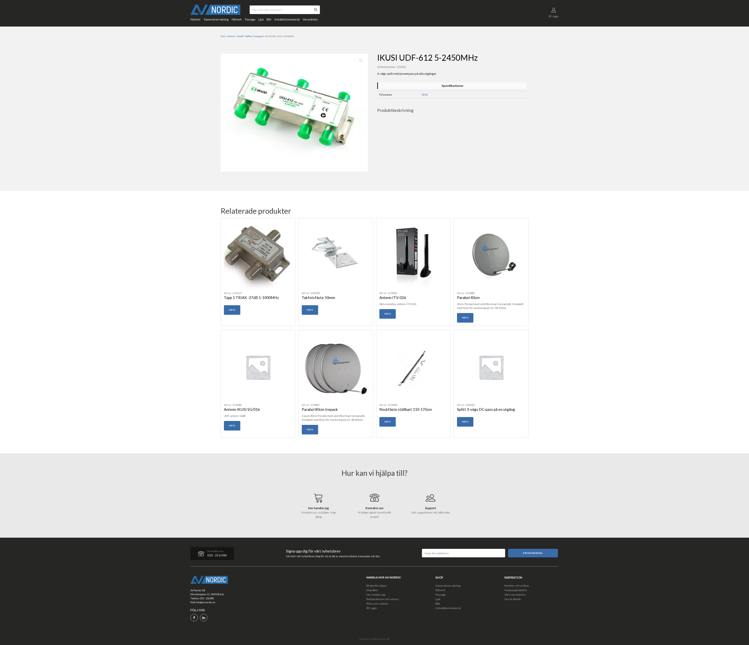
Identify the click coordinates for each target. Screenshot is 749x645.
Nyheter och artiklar (516, 585)
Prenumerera (533, 553)
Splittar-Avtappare (254, 36)
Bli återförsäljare (376, 585)
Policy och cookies (377, 603)
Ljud (261, 19)
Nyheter (195, 19)
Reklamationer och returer (382, 599)
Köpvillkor (372, 590)
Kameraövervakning (216, 19)
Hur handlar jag (375, 594)
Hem (223, 36)
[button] (361, 60)
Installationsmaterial (287, 19)
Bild (269, 19)
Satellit (240, 36)
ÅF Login (371, 608)
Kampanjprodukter (515, 590)
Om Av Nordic (512, 599)
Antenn (231, 36)
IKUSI (425, 94)
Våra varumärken (515, 594)
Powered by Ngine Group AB (374, 639)
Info (232, 309)
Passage (250, 19)
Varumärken (310, 19)
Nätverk (237, 19)
